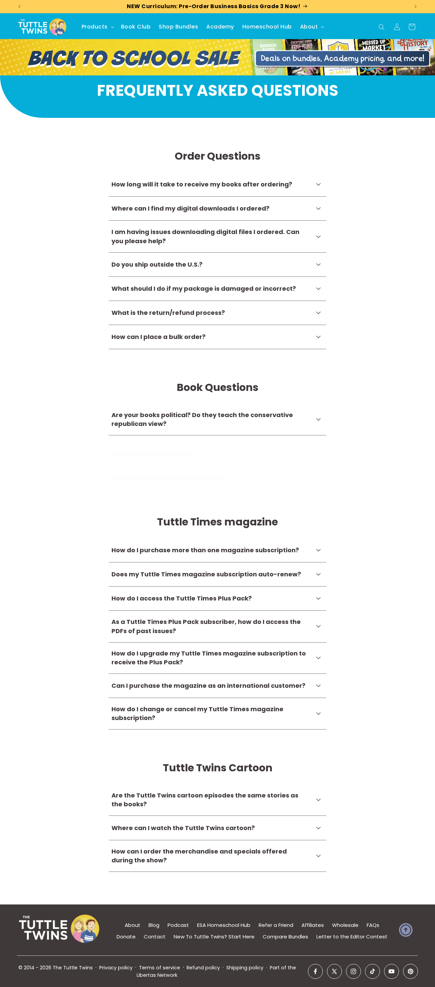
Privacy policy (116, 967)
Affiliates (312, 925)
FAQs (373, 925)
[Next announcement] (415, 6)
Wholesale (345, 925)
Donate (126, 936)
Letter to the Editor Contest (351, 936)
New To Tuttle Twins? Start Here (214, 936)
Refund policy (203, 967)
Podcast (178, 925)
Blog (154, 925)
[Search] (381, 27)
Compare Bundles (285, 936)
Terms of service (159, 967)
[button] (97, 27)
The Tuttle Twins (73, 967)
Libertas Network (157, 975)
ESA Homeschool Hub (223, 925)
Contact (155, 936)
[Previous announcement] (19, 6)
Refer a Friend (276, 925)
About (132, 925)
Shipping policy (244, 967)
